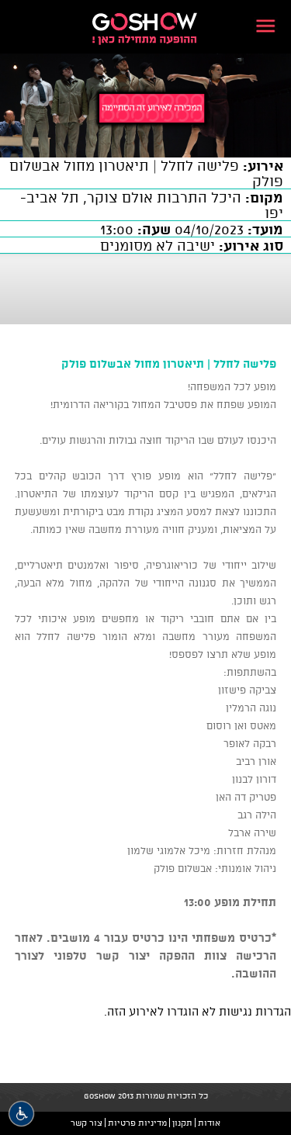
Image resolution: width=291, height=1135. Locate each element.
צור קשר (86, 1122)
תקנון (182, 1122)
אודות (209, 1122)
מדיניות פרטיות (137, 1122)
